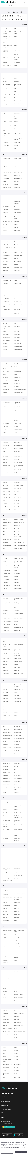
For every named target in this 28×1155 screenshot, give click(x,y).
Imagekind (5, 383)
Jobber (4, 416)
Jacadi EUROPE (18, 423)
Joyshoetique (17, 410)
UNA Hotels (17, 859)
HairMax (5, 343)
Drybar (15, 166)
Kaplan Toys (5, 456)
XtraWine (16, 972)
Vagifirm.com (17, 902)
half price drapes (18, 349)
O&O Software (17, 630)
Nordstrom (5, 558)
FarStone (16, 264)
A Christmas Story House (18, 32)
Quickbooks (5, 709)
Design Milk (17, 187)
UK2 (4, 853)
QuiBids (16, 706)
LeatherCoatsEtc (7, 510)
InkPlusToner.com (18, 392)
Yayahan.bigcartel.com (8, 1028)
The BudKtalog (6, 820)
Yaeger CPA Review (19, 1013)
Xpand (15, 984)
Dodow (4, 181)
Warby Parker (6, 956)
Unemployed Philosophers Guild (7, 879)
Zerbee (16, 1067)
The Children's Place (6, 830)
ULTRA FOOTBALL (18, 875)
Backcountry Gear (18, 101)
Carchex (5, 148)
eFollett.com (6, 206)
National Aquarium (18, 558)
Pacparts (5, 664)
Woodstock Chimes (7, 930)
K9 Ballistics (17, 442)
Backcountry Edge (7, 101)
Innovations (5, 377)
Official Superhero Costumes (18, 614)
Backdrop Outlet (6, 104)
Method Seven (6, 531)
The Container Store (17, 834)
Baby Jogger (6, 91)
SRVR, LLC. (17, 772)
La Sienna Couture (18, 485)
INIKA (15, 374)
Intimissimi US (6, 363)
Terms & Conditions (6, 1109)
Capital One (17, 145)
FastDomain (5, 270)
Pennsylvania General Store (6, 674)
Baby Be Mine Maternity (17, 84)
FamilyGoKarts (6, 255)
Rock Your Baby (18, 729)
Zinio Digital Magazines (6, 1074)
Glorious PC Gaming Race (6, 284)
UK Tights (16, 856)
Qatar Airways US (18, 689)
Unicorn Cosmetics (7, 862)
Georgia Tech (17, 283)
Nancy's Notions (18, 588)
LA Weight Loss (6, 500)
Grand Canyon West (6, 310)
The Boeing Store (18, 812)
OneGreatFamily (7, 624)
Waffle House (17, 940)
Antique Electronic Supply (7, 46)
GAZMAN (16, 314)
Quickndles (17, 709)
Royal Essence (17, 732)
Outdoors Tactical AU (18, 606)
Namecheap (17, 585)
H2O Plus (16, 331)
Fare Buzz (5, 264)
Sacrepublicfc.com (7, 784)
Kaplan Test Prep (18, 456)
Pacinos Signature (7, 658)
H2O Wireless (6, 334)
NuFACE (16, 570)
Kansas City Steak (18, 448)
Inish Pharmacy (17, 363)
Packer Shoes (17, 658)
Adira (15, 28)
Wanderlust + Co (7, 953)
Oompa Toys (6, 630)
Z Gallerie (5, 1070)
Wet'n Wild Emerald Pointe (19, 930)
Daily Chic (5, 163)
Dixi (15, 163)
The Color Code (6, 834)
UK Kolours (5, 856)
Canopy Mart (6, 145)
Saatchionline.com (7, 778)
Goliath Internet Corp (6, 294)
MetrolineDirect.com (19, 542)
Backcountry (17, 98)
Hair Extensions (6, 340)
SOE (15, 769)
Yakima (4, 1016)
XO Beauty (5, 975)
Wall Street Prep (7, 950)
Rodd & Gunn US (7, 732)
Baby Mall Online (7, 94)
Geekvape (5, 314)
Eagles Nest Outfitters (5, 213)
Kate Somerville (18, 462)
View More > (24, 24)
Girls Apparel (6, 298)
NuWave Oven (6, 573)
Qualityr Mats (17, 698)
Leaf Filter (5, 503)
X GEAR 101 (5, 981)
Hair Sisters (5, 346)
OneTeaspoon (17, 603)
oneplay (16, 624)
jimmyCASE (17, 407)
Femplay (5, 252)
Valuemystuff (17, 914)
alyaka (4, 54)
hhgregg (5, 323)
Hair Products (17, 343)
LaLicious (16, 494)
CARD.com (17, 148)
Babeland (5, 81)
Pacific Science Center (6, 649)
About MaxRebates (5, 1101)
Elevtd (4, 197)
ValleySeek (16, 908)
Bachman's (16, 94)
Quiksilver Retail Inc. (7, 715)
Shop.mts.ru (5, 769)
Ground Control (18, 301)
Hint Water (16, 326)
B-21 (15, 75)
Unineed (16, 862)
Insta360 (5, 374)
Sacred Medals (6, 781)
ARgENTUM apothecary (5, 50)
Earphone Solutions (7, 221)
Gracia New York (7, 291)
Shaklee (16, 766)
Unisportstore (6, 865)
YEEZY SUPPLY (6, 1031)
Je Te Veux (5, 407)
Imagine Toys (17, 383)
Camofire (5, 138)
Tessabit (4, 809)
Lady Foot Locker (7, 491)
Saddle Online (6, 787)
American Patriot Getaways (7, 32)
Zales (4, 1053)
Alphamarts (5, 57)
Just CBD (16, 416)
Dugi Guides (17, 169)
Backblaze (5, 98)
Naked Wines (6, 579)
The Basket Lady (6, 812)
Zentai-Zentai (6, 1067)
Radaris (4, 741)
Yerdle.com (17, 1034)
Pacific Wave (17, 667)
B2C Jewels (5, 78)
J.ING (4, 410)
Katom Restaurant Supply (18, 465)
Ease (4, 227)
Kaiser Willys (6, 445)
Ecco (4, 200)
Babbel (15, 78)
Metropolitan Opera (7, 539)
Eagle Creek (17, 209)
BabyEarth (5, 88)
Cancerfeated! (6, 142)
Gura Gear (16, 294)
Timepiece (16, 802)
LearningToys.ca (18, 506)
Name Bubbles (6, 585)
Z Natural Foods (18, 1078)
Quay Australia (17, 701)
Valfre (15, 905)
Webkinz (5, 934)
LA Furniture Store (7, 494)
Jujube (15, 432)
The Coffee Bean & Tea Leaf (18, 830)
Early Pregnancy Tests (18, 217)
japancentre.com (18, 429)
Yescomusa (5, 1037)
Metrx (4, 548)
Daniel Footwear (18, 172)
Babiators (16, 81)
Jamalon (5, 413)
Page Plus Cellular (18, 673)
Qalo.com (5, 689)
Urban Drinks (17, 868)
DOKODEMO (6, 178)
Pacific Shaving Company (17, 649)
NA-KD (16, 576)
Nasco (4, 561)
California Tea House (17, 134)
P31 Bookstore (17, 640)
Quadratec (16, 695)
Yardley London (6, 1022)
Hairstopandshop (18, 346)
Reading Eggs (6, 753)
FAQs (2, 1117)
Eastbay (16, 227)
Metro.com (5, 542)
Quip (4, 684)
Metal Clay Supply (7, 528)
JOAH (4, 432)
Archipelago (17, 41)
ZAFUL (16, 1047)
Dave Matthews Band (6, 159)
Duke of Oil (5, 169)
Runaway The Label (7, 735)
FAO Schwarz (17, 261)
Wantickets (17, 953)
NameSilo (5, 588)
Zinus (15, 1073)
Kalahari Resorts (18, 445)
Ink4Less (5, 392)
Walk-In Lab (17, 947)
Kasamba (5, 462)
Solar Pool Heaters (7, 772)
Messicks (5, 519)
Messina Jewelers (18, 519)
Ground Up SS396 (18, 291)
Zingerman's (17, 1070)
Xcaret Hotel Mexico (6, 987)
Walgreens (5, 947)
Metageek (5, 525)
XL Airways (17, 975)
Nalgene (16, 579)
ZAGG (4, 1050)
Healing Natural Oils (6, 327)
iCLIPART (16, 380)
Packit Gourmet (18, 661)
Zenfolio (16, 1059)
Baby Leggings (17, 91)
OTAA (4, 606)
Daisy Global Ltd (18, 178)
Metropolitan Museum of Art (17, 535)
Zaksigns (16, 1050)
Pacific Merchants (18, 644)
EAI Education (17, 212)
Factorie (16, 244)
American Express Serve (7, 41)
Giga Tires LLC (6, 301)
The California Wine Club (6, 825)
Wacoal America (18, 937)
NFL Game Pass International (18, 561)
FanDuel (16, 258)
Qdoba (15, 692)
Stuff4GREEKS (17, 775)
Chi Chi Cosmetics (7, 126)
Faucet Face (17, 270)
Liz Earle (5, 482)
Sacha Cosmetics (18, 778)
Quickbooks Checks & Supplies (19, 685)
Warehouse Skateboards (5, 961)
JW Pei (4, 429)
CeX (4, 113)
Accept (20, 1152)
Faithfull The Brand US (7, 248)
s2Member (5, 775)
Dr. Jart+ (16, 184)
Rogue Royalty (6, 738)
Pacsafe (16, 664)
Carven (4, 116)
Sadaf (15, 784)
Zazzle (4, 1056)
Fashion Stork (6, 267)
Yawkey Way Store (18, 1025)
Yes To (15, 1037)
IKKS (15, 366)
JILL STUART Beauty (17, 419)
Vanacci (16, 920)
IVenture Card (17, 377)
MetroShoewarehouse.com (19, 545)
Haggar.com (17, 334)
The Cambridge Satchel (18, 805)
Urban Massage (6, 872)
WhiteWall (16, 934)
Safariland (5, 792)
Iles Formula (6, 371)
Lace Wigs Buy (17, 488)
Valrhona (5, 911)
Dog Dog (5, 166)
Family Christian (18, 252)
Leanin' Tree (17, 503)
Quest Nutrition (6, 706)
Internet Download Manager (7, 367)
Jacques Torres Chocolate (6, 403)
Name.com (16, 582)
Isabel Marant (17, 371)
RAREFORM (5, 750)
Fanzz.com (5, 261)
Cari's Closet (17, 113)
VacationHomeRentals (19, 893)
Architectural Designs (17, 58)
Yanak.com (16, 1016)
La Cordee (5, 485)
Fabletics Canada (7, 244)
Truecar (4, 805)
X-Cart (15, 978)
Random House (17, 747)
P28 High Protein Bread (7, 640)
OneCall (16, 621)
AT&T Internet (17, 62)
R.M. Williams (6, 729)
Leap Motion (6, 506)
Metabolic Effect (7, 522)
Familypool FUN (18, 255)
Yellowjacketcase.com (19, 1031)
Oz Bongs (16, 610)
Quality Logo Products (6, 702)
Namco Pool (5, 582)
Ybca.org (16, 1028)
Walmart (16, 950)
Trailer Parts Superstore (17, 839)
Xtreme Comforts (18, 994)
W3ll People (5, 937)
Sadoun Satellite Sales (18, 788)
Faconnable (5, 241)
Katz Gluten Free (18, 469)
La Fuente (16, 491)
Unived (4, 875)
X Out (4, 984)
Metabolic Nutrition (19, 522)
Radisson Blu (17, 741)
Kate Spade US (6, 465)
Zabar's (4, 1047)
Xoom (4, 1000)
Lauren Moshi (17, 497)
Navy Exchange (6, 570)
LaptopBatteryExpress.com (8, 497)
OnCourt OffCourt (18, 618)
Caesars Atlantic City (6, 134)
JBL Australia (6, 423)
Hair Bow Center (7, 337)
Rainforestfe (6, 744)
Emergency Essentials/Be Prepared (17, 201)
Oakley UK (5, 598)
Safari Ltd (16, 792)
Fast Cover (16, 248)
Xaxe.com (5, 991)
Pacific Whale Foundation (17, 654)
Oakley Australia (6, 603)
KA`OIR (4, 451)
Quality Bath (6, 698)
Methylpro (5, 534)
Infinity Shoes (6, 389)
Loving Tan (5, 488)
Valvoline (5, 917)
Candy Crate (17, 142)
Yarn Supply (5, 1025)
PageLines (16, 670)
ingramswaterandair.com (19, 389)
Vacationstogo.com (7, 897)
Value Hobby (17, 911)
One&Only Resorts (7, 621)
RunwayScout (17, 735)
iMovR (4, 386)
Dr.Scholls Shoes (7, 187)
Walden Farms (17, 944)
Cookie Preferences (7, 1152)
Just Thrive (5, 426)
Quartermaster (6, 695)
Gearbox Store (17, 288)
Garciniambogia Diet (6, 305)
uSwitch (16, 872)
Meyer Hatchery (18, 548)
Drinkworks (17, 175)
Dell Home (16, 181)
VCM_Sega (5, 890)
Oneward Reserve (18, 627)
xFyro (4, 994)
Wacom (4, 940)
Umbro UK (5, 859)
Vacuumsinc (5, 902)
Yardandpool (6, 1019)
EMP (15, 206)
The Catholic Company (17, 821)
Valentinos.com (6, 905)
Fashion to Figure (18, 267)
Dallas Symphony (18, 158)
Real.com (16, 753)
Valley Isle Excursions (5, 893)
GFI (15, 298)
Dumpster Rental (7, 172)
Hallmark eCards (18, 354)
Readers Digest (17, 750)
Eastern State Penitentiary (17, 231)
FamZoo (5, 258)
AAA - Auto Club (7, 65)
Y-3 (15, 1010)
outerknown (5, 610)
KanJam (4, 448)
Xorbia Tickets (17, 1000)
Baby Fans (16, 88)
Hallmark (5, 354)
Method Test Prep (18, 531)
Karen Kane (5, 459)
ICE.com (5, 380)
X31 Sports (16, 987)
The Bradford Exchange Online (18, 816)
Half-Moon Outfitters (5, 350)
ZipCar (4, 1078)
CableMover (17, 129)
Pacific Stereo (6, 653)
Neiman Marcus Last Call (18, 566)
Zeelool (16, 1056)
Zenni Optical (17, 1064)
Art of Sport (17, 54)
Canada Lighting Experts (18, 138)
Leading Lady (17, 500)
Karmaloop (16, 459)
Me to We (16, 539)
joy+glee (16, 426)
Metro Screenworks (7, 545)
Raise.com (16, 744)
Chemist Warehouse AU (17, 122)
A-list (15, 45)
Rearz (4, 726)
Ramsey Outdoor (7, 747)
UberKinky (5, 850)
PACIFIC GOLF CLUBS (6, 645)
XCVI (15, 991)
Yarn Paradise (17, 1022)
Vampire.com (6, 920)
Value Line (5, 914)
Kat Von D (5, 469)
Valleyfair (5, 908)
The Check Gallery (18, 825)
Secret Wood (17, 763)
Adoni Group (6, 28)
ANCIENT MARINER (16, 37)
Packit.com (5, 661)
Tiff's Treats (5, 838)
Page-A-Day (5, 670)
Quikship (16, 712)
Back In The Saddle (18, 104)
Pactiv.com (5, 667)
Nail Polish (5, 576)
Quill (15, 715)
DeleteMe (5, 175)
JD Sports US (6, 419)
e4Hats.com (5, 209)
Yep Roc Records (7, 1034)
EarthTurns (16, 224)
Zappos (16, 1053)
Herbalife (5, 331)
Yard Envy (16, 1019)
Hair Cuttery (17, 337)
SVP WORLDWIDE (7, 763)
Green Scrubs (6, 288)
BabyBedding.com (7, 84)
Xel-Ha (4, 997)
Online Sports (6, 627)
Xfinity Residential (18, 997)
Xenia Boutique (6, 978)
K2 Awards (5, 442)
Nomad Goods (6, 565)
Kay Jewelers (6, 472)
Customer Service (5, 1121)
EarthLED (5, 224)
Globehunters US (18, 304)
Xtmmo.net (5, 972)
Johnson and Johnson (17, 403)
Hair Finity (16, 340)
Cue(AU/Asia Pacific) (6, 129)
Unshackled (17, 865)
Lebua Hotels (17, 510)
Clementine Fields (7, 121)
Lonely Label (17, 482)
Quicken (5, 712)
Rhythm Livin (17, 726)
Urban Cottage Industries (6, 868)
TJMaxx (16, 809)
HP (15, 323)
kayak (15, 472)
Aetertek (5, 62)
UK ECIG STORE (18, 853)
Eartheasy (16, 221)
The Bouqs (5, 815)
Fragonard (16, 241)
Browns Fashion (6, 75)
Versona (16, 890)
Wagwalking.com (7, 944)
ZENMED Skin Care (7, 1064)
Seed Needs (5, 766)
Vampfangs (16, 917)
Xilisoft (16, 981)
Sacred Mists (17, 781)
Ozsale (4, 613)
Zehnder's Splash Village (7, 1060)
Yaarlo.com (5, 1013)
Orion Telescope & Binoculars (18, 599)
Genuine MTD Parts (7, 280)
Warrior (16, 960)
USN (15, 850)
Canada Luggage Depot (18, 117)
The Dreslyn (5, 802)
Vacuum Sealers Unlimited (18, 898)
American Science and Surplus (7, 37)
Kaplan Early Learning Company (18, 452)
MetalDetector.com (18, 528)
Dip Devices (5, 184)
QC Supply (5, 692)
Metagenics (17, 525)
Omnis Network (6, 618)
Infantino (16, 386)
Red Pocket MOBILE (19, 738)
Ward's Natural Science (17, 956)
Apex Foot (16, 65)
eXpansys (16, 197)
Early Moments (6, 216)
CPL (15, 126)
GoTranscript (17, 309)
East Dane (5, 230)
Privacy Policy (4, 1105)
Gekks (15, 280)
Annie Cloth (17, 50)
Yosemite (5, 1010)
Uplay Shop (17, 878)
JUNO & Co (17, 413)
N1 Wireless (17, 573)
